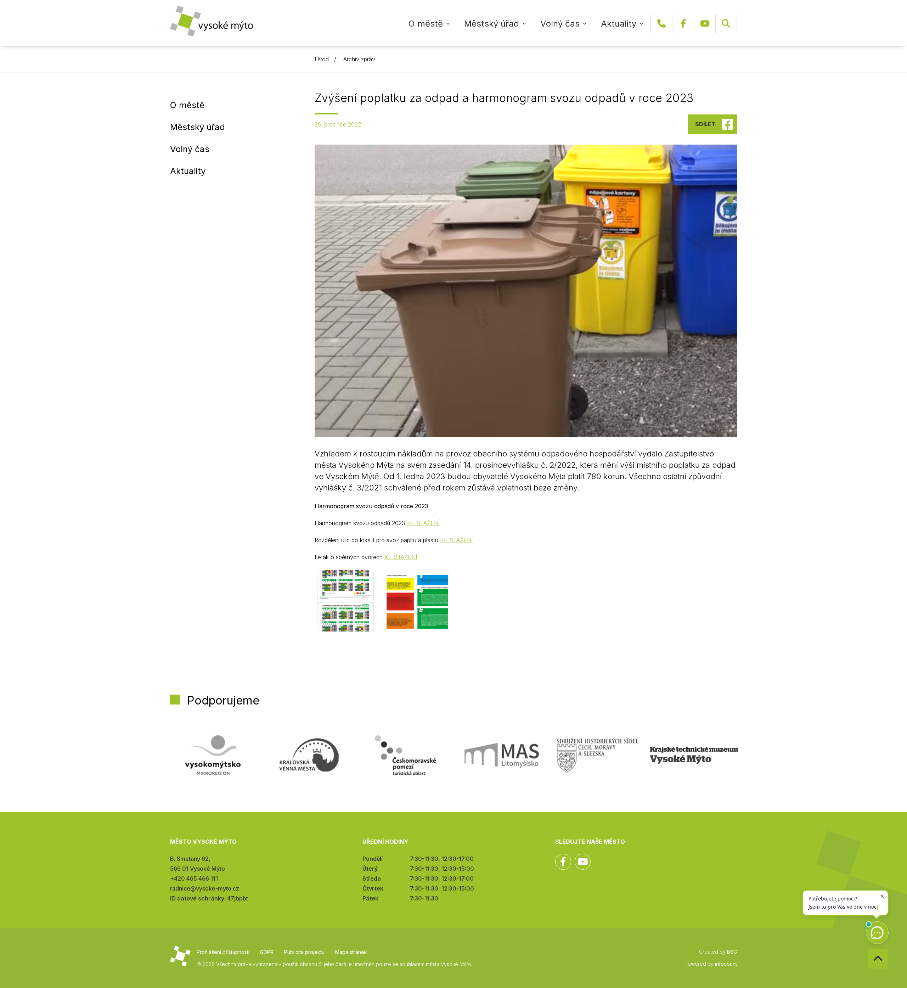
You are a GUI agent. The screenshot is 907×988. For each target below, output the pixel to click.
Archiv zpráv (359, 59)
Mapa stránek (351, 952)
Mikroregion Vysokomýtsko (213, 755)
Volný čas (560, 23)
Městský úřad (491, 23)
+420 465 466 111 (661, 24)
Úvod (322, 59)
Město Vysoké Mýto (211, 21)
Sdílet (705, 124)
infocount (726, 964)
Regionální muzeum (694, 755)
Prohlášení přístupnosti (223, 952)
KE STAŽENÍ (423, 523)
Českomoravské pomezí (405, 755)
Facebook (683, 24)
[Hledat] (726, 24)
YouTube (704, 24)
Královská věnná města (309, 755)
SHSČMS (597, 755)
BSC (732, 952)
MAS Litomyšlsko (501, 755)
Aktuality (618, 23)
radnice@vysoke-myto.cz (204, 888)
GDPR (267, 952)
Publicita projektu (304, 952)
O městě (426, 23)
